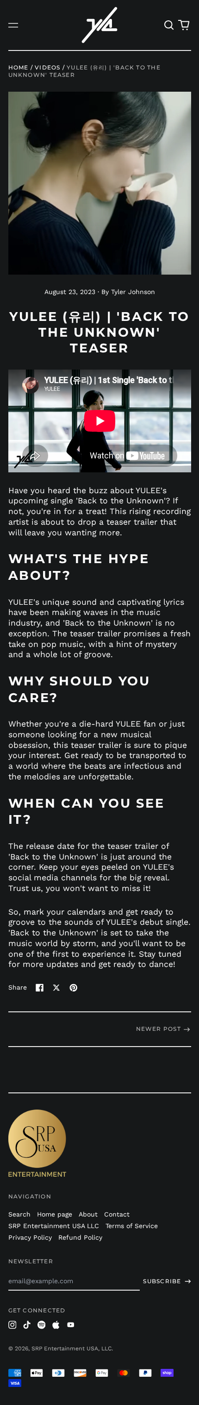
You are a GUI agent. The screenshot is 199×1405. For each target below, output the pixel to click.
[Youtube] (71, 1325)
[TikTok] (27, 1325)
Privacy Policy (30, 1237)
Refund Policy (80, 1237)
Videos (47, 67)
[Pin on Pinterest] (73, 988)
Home (18, 67)
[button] (169, 25)
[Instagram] (12, 1325)
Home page (54, 1214)
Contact (117, 1214)
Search (19, 1214)
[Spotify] (41, 1325)
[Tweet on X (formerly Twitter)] (56, 988)
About (88, 1214)
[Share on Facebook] (40, 988)
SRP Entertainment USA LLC (53, 1225)
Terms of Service (132, 1225)
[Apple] (56, 1325)
